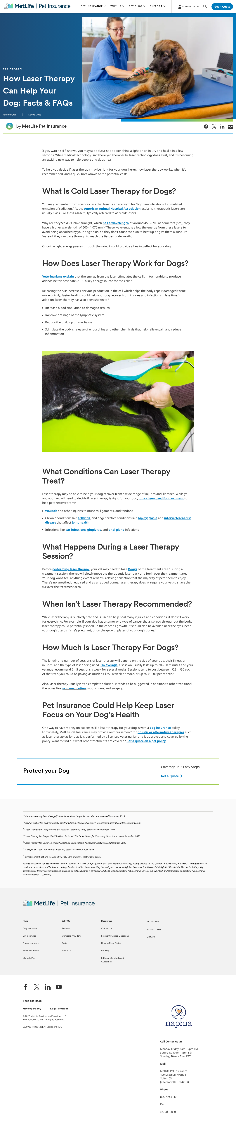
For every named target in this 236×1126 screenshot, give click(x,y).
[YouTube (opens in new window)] (59, 987)
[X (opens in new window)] (37, 987)
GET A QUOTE (153, 922)
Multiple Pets (29, 958)
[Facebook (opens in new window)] (26, 987)
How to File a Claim (111, 943)
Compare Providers (71, 936)
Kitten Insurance (31, 951)
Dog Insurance (30, 929)
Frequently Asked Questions (115, 936)
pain (65, 688)
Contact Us (106, 929)
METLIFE (151, 937)
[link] (206, 126)
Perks (64, 943)
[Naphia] (178, 1034)
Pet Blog (105, 951)
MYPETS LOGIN (154, 929)
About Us (66, 951)
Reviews (66, 929)
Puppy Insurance (31, 943)
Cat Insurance (29, 936)
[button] (93, 6)
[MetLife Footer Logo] (59, 905)
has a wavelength (116, 223)
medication (77, 688)
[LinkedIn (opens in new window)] (48, 987)
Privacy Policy (32, 1008)
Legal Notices (59, 1008)
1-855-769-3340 (32, 1001)
